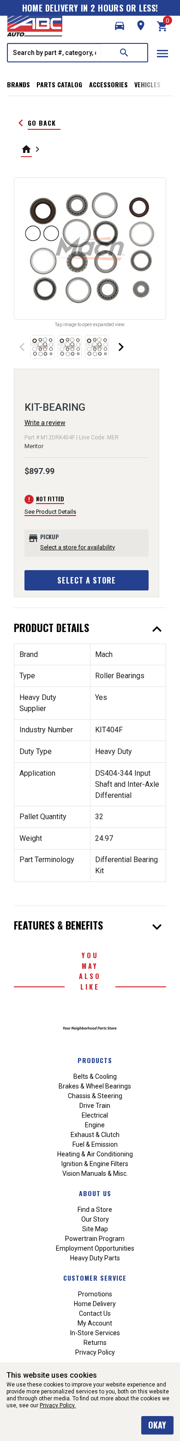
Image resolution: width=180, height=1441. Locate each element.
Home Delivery (95, 1303)
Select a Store (86, 580)
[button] (119, 26)
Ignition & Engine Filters (94, 1163)
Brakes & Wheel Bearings (95, 1086)
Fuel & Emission (95, 1144)
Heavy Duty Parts (95, 1258)
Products (95, 1060)
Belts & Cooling (95, 1076)
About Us (95, 1193)
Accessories (108, 84)
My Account (95, 1323)
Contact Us (95, 1313)
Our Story (95, 1219)
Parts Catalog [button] (59, 84)
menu (162, 53)
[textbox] (54, 52)
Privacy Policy (95, 1352)
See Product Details (50, 511)
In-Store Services (95, 1333)
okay (157, 1425)
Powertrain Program (95, 1238)
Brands (18, 84)
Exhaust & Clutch (95, 1134)
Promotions (95, 1294)
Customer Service (94, 1278)
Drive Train (94, 1105)
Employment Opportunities (95, 1248)
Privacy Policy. (58, 1405)
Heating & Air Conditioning (95, 1154)
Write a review (45, 422)
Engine (95, 1125)
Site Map (95, 1229)
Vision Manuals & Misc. (95, 1173)
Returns (95, 1342)
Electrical (95, 1115)
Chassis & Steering (95, 1096)
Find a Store (95, 1209)
